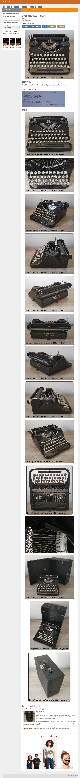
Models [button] (14, 7)
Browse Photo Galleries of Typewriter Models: (10, 22)
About (11, 2)
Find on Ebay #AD (52, 26)
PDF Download (5, 47)
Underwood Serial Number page (70, 727)
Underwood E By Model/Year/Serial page (30, 728)
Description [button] (26, 26)
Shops (5, 35)
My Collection (36, 709)
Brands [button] (7, 7)
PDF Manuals (9, 33)
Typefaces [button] (30, 7)
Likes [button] (44, 26)
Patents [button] (38, 7)
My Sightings (41, 709)
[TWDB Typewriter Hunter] (33, 761)
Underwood (27, 9)
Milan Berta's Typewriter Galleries (27, 709)
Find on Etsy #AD (61, 26)
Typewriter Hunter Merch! (49, 736)
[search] (11, 25)
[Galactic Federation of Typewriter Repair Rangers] (49, 754)
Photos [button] (38, 26)
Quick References (16, 33)
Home (23, 9)
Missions (19, 2)
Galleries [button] (22, 7)
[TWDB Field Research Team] (65, 759)
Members (72, 2)
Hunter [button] (32, 26)
